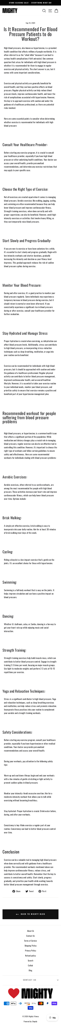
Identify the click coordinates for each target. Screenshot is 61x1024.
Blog (30, 970)
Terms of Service (30, 940)
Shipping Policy (31, 945)
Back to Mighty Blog (32, 914)
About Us (30, 930)
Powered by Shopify (30, 1021)
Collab (30, 965)
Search (30, 960)
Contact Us (30, 935)
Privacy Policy (30, 950)
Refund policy (30, 955)
